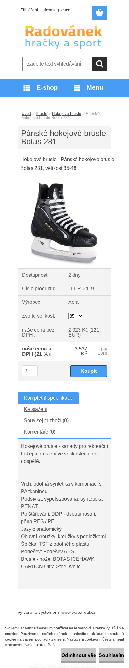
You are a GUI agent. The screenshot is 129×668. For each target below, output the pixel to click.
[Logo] (64, 36)
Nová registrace (56, 10)
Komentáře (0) (39, 431)
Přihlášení (29, 10)
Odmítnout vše (78, 655)
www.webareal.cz (78, 612)
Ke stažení (35, 409)
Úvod (26, 113)
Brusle (41, 113)
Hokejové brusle (66, 113)
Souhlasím (111, 655)
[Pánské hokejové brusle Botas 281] (64, 179)
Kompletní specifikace (48, 398)
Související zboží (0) (46, 420)
